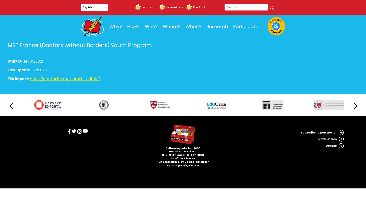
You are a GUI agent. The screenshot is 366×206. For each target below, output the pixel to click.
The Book (199, 7)
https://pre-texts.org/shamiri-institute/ (65, 78)
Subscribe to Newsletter (319, 132)
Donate (331, 146)
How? (133, 26)
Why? (115, 26)
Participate (245, 26)
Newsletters (174, 7)
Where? (171, 26)
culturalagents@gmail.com (183, 165)
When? (193, 26)
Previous (12, 106)
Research (217, 26)
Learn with (149, 7)
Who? (151, 26)
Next (355, 106)
